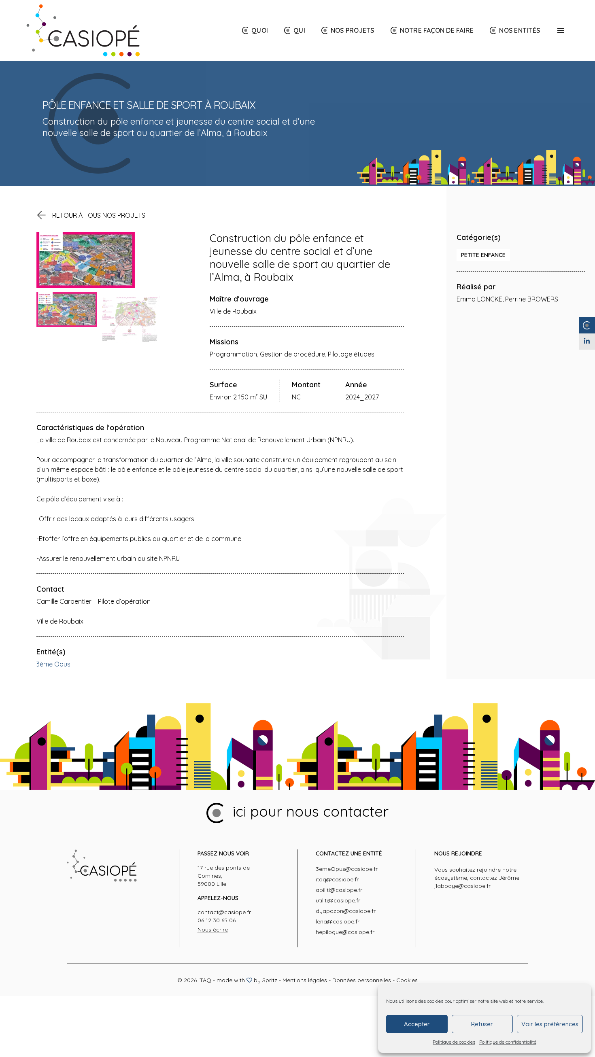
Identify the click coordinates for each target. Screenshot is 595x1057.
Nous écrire (213, 929)
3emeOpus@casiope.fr (347, 868)
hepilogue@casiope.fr (345, 932)
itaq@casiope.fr (337, 879)
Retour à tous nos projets (98, 215)
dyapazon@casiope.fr (346, 911)
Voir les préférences (549, 1024)
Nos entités (519, 30)
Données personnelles (361, 980)
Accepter (417, 1024)
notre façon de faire (437, 30)
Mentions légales (305, 980)
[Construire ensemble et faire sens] (83, 30)
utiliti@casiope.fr (338, 900)
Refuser (482, 1024)
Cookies (407, 980)
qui (299, 30)
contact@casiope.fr (224, 912)
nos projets (352, 30)
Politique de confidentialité (507, 1042)
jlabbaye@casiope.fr (462, 885)
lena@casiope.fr (337, 921)
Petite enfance (483, 255)
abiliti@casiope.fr (339, 890)
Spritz (269, 980)
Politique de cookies (454, 1042)
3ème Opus (53, 664)
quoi (259, 30)
